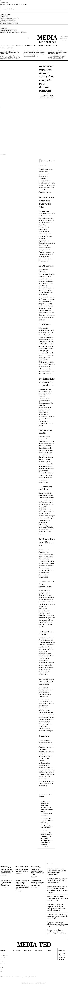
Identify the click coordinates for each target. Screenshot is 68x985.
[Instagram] (59, 956)
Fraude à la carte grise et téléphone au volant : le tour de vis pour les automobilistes (57, 924)
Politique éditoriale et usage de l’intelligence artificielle (34, 983)
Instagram (62, 955)
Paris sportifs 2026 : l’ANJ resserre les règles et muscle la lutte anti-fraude (6, 883)
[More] (53, 101)
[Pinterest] (45, 101)
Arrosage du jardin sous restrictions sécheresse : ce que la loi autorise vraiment (56, 932)
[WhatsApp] (49, 101)
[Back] (0, 1)
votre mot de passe (5, 14)
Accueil (2, 954)
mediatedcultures (49, 161)
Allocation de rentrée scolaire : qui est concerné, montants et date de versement (47, 823)
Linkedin (62, 957)
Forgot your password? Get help (9, 18)
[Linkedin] (59, 957)
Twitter (62, 959)
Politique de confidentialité (8, 20)
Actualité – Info (4, 956)
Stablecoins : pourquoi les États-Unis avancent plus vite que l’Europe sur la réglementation (47, 807)
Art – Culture (3, 958)
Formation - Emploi (43, 93)
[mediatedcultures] (40, 161)
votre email (3, 28)
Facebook (62, 953)
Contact (11, 976)
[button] (28, 38)
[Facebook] (38, 101)
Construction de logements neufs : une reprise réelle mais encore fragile (37, 883)
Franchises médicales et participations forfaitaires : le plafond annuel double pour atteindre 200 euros (22, 885)
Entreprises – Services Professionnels (4, 966)
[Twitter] (41, 101)
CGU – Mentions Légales (19, 976)
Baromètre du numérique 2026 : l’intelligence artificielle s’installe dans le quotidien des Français (47, 838)
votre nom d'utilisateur (7, 9)
